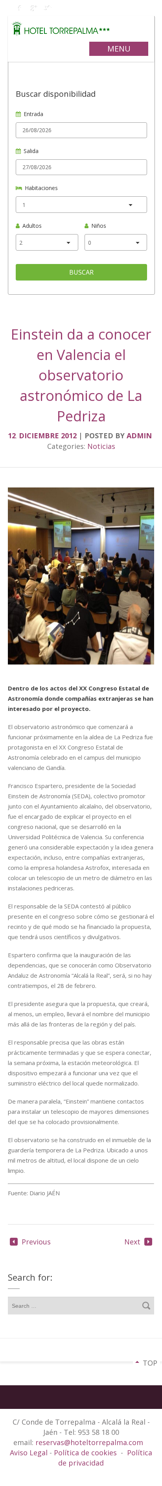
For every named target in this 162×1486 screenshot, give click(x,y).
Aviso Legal (30, 1452)
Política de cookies (85, 1452)
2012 (70, 435)
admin (139, 435)
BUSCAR (81, 272)
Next (132, 1242)
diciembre (40, 435)
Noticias (101, 446)
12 (12, 435)
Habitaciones (41, 188)
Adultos (32, 225)
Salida (31, 151)
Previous (36, 1242)
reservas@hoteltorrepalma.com (90, 1442)
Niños (98, 225)
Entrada (33, 114)
